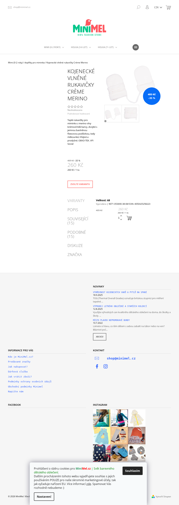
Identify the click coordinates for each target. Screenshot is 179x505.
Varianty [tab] (76, 200)
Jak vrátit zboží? (20, 376)
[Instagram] (106, 366)
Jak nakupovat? (18, 366)
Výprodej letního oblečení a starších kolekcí (120, 306)
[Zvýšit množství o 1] (121, 216)
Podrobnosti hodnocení (78, 113)
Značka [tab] (74, 254)
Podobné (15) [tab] (76, 234)
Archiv (99, 337)
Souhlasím (132, 471)
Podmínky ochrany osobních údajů (29, 381)
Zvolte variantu (80, 184)
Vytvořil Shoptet (163, 496)
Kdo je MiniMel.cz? (20, 356)
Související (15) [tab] (77, 221)
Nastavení (44, 497)
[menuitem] (54, 47)
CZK (156, 7)
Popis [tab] (72, 209)
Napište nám (15, 391)
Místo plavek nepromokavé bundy (111, 320)
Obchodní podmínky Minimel (25, 386)
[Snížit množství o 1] (121, 219)
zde (88, 484)
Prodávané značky (19, 361)
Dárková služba (18, 371)
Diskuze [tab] (75, 245)
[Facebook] (97, 366)
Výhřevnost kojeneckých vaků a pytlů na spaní (120, 292)
